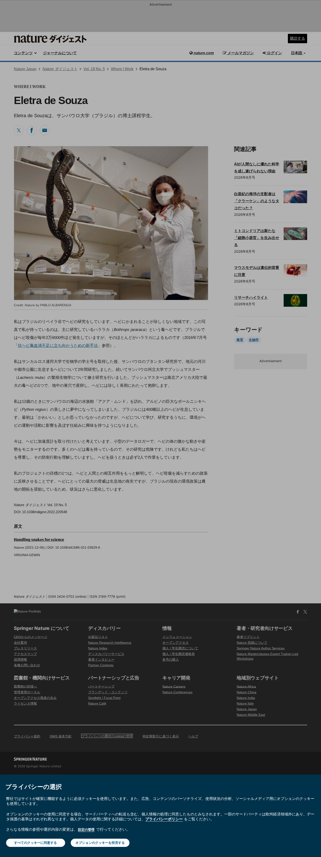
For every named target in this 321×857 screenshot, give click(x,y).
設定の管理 (86, 829)
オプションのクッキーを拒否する (100, 843)
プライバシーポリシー (164, 819)
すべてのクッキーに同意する (35, 843)
